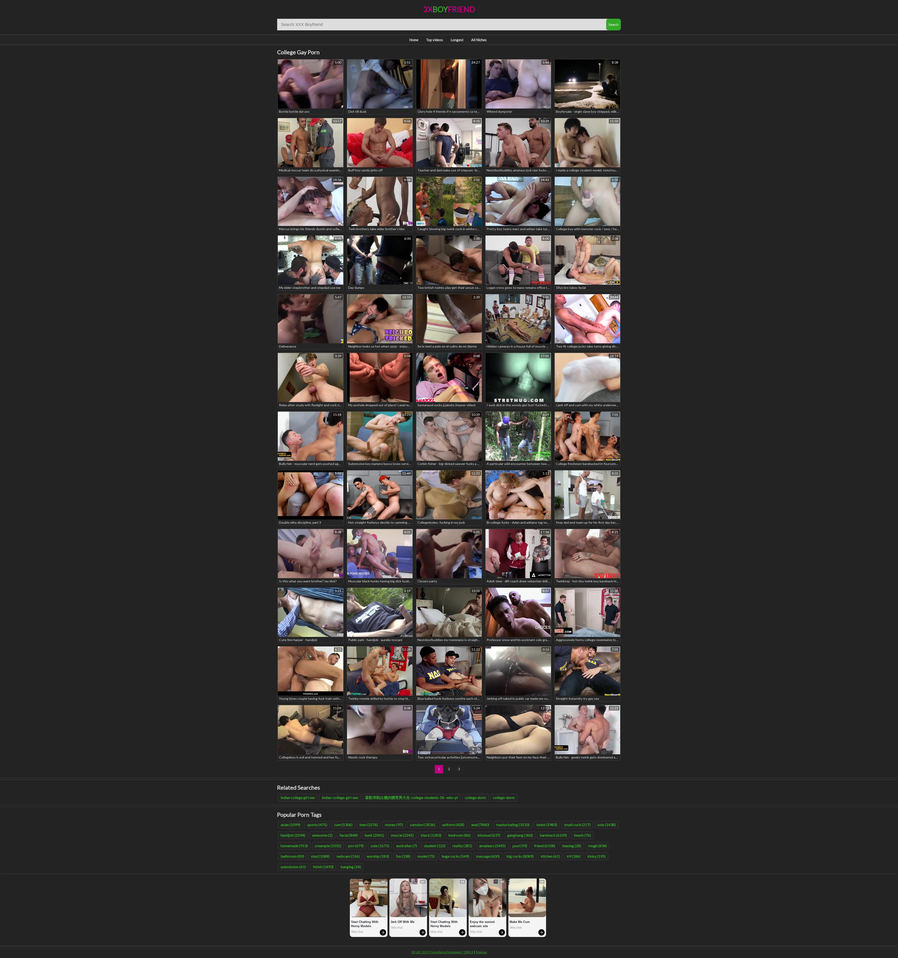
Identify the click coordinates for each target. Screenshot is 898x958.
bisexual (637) (489, 835)
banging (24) (350, 866)
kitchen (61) (550, 856)
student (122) (434, 845)
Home (413, 40)
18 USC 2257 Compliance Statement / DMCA (442, 952)
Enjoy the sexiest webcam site (483, 924)
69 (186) (573, 856)
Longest (457, 40)
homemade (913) (294, 845)
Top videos (434, 40)
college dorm (475, 797)
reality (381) (462, 845)
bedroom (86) (459, 835)
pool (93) (520, 845)
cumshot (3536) (422, 824)
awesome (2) (322, 835)
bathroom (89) (292, 856)
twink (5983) (546, 824)
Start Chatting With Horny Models (365, 924)
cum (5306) (343, 824)
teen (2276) (368, 824)
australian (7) (406, 845)
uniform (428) (453, 824)
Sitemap (481, 952)
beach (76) (582, 835)
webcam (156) (348, 856)
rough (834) (597, 845)
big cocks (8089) (520, 856)
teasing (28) (571, 845)
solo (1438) (606, 824)
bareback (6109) (553, 835)
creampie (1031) (328, 845)
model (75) (426, 856)
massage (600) (488, 856)
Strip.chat (357, 931)
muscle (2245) (402, 835)
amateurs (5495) (492, 845)
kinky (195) (596, 856)
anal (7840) (480, 824)
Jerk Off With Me (402, 922)
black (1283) (431, 835)
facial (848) (349, 835)
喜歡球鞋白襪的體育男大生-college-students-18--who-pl (411, 797)
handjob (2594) (293, 835)
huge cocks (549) (455, 856)
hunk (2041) (374, 835)
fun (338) (403, 856)
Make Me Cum (520, 922)
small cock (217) (577, 824)
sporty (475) (317, 824)
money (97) (394, 824)
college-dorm (504, 797)
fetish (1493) (323, 866)
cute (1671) (380, 845)
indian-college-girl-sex (340, 797)
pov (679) (356, 845)
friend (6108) (544, 845)
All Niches (479, 40)
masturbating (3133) (512, 824)
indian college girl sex (298, 797)
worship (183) (378, 856)
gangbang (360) (520, 835)
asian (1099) (290, 824)
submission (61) (293, 866)
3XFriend (449, 9)
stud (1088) (320, 856)
